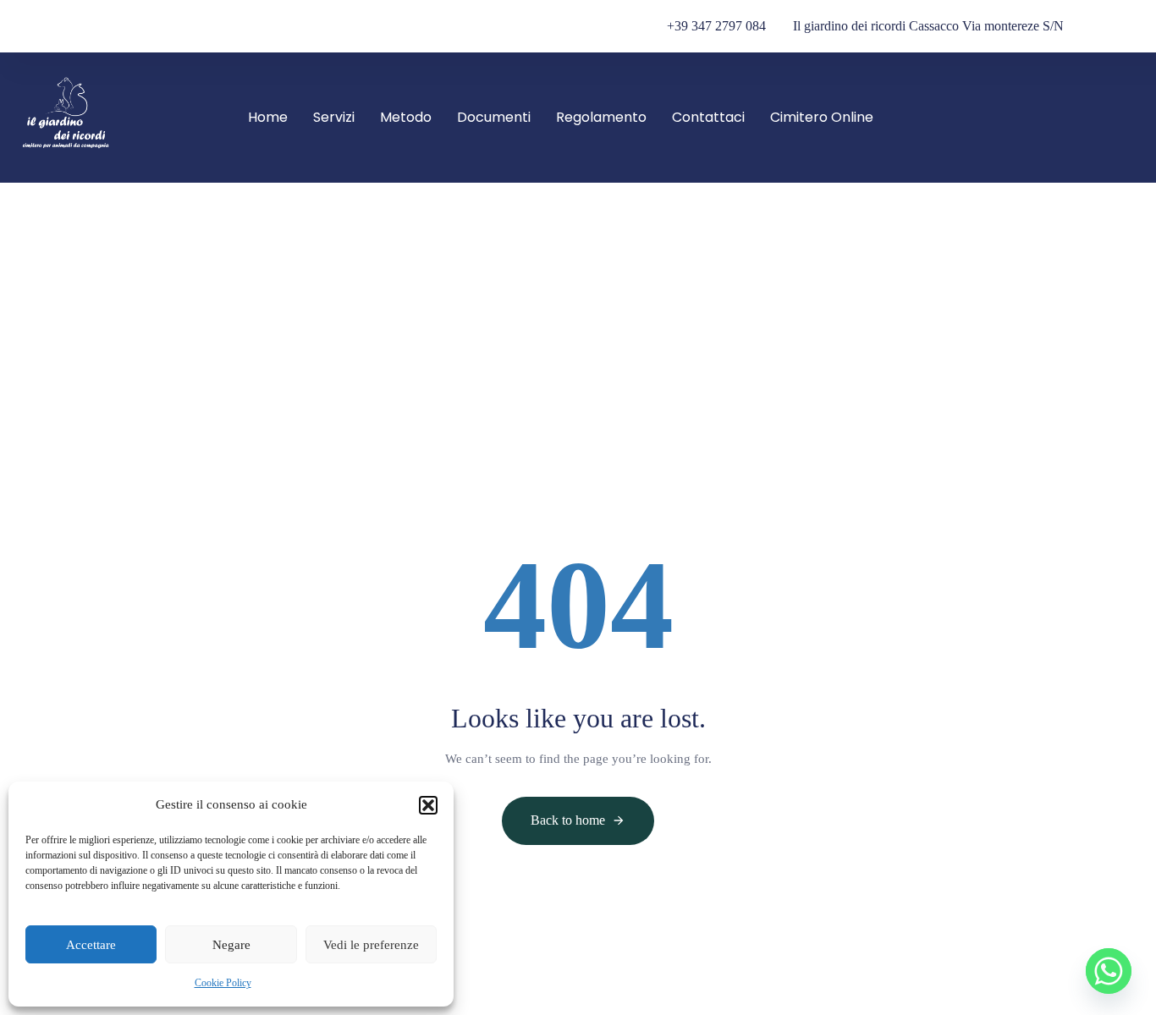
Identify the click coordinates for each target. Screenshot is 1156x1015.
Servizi (334, 117)
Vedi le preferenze (371, 945)
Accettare (91, 945)
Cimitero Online (821, 117)
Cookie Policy (223, 983)
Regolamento (601, 117)
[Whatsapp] (1108, 971)
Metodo (406, 117)
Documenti (494, 117)
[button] (428, 805)
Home (268, 117)
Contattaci (708, 117)
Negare (231, 945)
